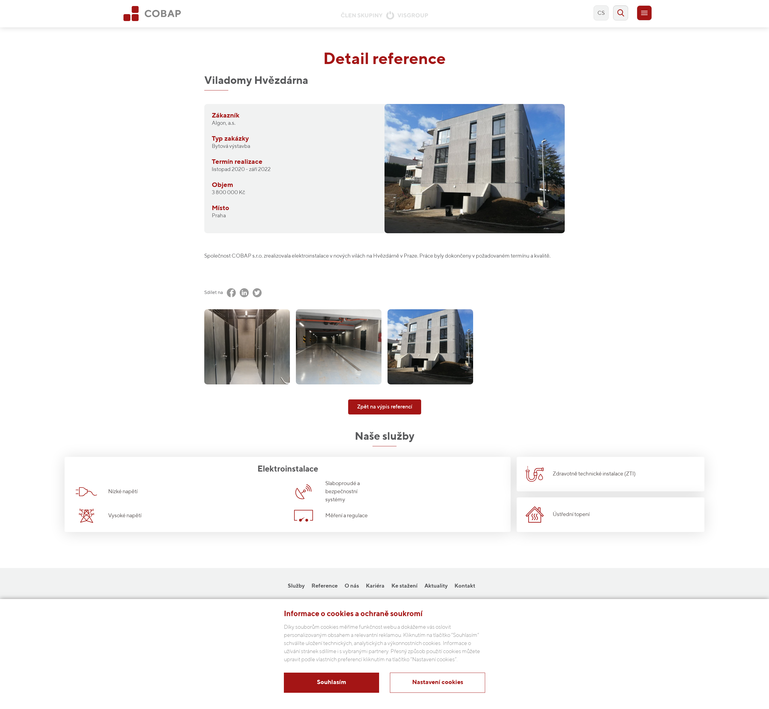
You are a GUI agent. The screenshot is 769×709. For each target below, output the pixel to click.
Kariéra (375, 586)
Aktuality (436, 586)
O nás (352, 586)
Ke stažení (404, 586)
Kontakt (464, 586)
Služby (296, 586)
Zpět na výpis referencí (384, 407)
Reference (325, 586)
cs (601, 13)
